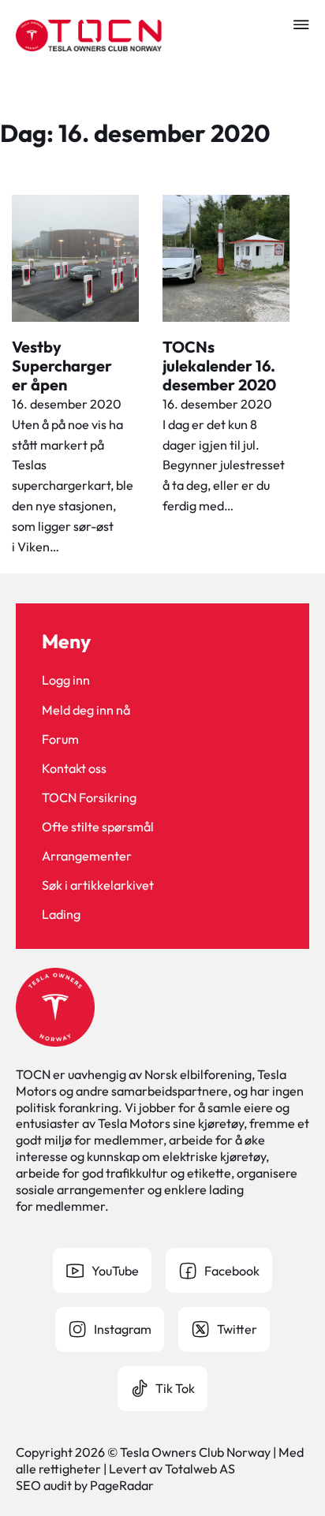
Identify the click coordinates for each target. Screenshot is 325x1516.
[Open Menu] (301, 24)
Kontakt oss (74, 768)
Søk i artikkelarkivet (98, 885)
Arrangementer (87, 856)
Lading (61, 914)
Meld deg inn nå (86, 710)
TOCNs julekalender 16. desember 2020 (219, 365)
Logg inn (66, 680)
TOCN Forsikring (89, 797)
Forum (60, 739)
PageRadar (122, 1485)
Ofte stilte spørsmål (98, 827)
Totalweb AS (200, 1469)
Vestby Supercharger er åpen (62, 365)
